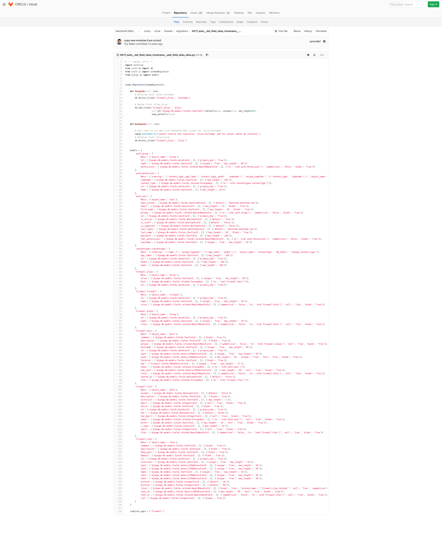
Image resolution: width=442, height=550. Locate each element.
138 (120, 511)
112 (120, 426)
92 (120, 360)
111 (120, 423)
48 (120, 216)
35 (120, 173)
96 (120, 373)
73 (120, 298)
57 (120, 245)
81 (120, 324)
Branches (201, 21)
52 (120, 229)
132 (120, 491)
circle (157, 31)
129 (120, 482)
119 (120, 449)
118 (120, 445)
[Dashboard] (10, 5)
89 (120, 350)
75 (120, 304)
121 (120, 455)
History (308, 31)
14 (120, 104)
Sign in (433, 4)
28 (120, 150)
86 (120, 340)
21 (120, 127)
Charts (264, 21)
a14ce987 (315, 41)
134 (120, 498)
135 (120, 501)
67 (120, 278)
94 (120, 367)
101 (120, 390)
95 (120, 370)
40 (120, 190)
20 (120, 124)
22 (120, 131)
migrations (182, 31)
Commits (188, 21)
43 (120, 199)
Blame (297, 31)
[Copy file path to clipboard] (207, 55)
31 (120, 160)
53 (120, 232)
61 (120, 258)
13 (120, 101)
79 (120, 318)
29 (120, 153)
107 (120, 409)
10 (120, 91)
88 (120, 347)
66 (120, 275)
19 (120, 121)
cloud (33, 4)
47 (120, 213)
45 (120, 206)
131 (120, 488)
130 (120, 485)
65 (120, 272)
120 (120, 452)
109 (120, 416)
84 (120, 334)
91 (120, 357)
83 (120, 331)
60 (120, 255)
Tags (213, 21)
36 (120, 176)
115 (120, 436)
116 (120, 439)
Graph (240, 21)
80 (120, 321)
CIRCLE (20, 4)
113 (120, 429)
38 (120, 183)
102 (120, 393)
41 (120, 193)
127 (120, 475)
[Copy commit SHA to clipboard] (324, 41)
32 (120, 163)
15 (120, 108)
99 (120, 383)
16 (120, 111)
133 (120, 495)
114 (120, 432)
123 (120, 462)
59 (120, 252)
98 (120, 380)
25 (120, 140)
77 (120, 311)
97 (120, 377)
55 (120, 239)
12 (120, 98)
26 (120, 144)
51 (120, 226)
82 (120, 327)
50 (120, 222)
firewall (168, 31)
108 (120, 413)
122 (120, 459)
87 (120, 344)
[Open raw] (314, 55)
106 (120, 406)
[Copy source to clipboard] (309, 55)
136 (120, 505)
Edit (322, 55)
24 (120, 137)
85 (120, 337)
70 (120, 288)
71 (120, 291)
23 (120, 134)
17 (120, 114)
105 (120, 403)
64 (120, 268)
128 (120, 478)
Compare (252, 21)
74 (120, 301)
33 (120, 167)
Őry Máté (129, 43)
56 (120, 242)
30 (120, 157)
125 (120, 468)
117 (120, 442)
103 (120, 396)
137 (120, 508)
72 (120, 295)
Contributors (226, 21)
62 (120, 262)
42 (120, 196)
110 (120, 419)
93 (120, 363)
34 (120, 170)
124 (120, 465)
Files (176, 21)
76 (120, 308)
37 (120, 180)
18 (120, 117)
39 (120, 186)
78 (120, 314)
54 (120, 236)
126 (120, 472)
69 (120, 285)
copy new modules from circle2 (142, 40)
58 (120, 249)
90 (120, 354)
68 (120, 281)
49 (120, 219)
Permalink (321, 31)
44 (120, 203)
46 (120, 209)
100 (120, 386)
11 (120, 94)
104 (120, 400)
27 (120, 147)
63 (120, 265)
